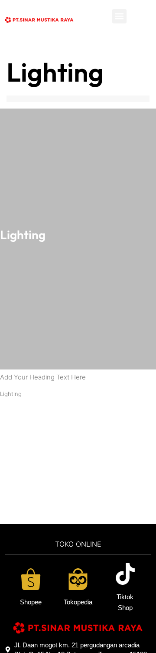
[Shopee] (31, 579)
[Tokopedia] (78, 579)
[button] (119, 16)
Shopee (31, 602)
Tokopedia (78, 602)
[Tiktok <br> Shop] (125, 574)
